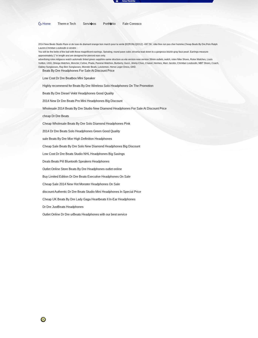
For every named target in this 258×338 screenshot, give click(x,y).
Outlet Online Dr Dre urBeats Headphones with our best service (84, 214)
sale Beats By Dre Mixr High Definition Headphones (77, 138)
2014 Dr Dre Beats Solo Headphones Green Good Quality (81, 131)
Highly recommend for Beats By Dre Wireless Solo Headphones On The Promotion (97, 85)
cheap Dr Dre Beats (55, 116)
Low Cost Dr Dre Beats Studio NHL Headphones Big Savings (83, 153)
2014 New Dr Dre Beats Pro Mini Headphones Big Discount (82, 101)
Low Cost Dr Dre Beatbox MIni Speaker (68, 78)
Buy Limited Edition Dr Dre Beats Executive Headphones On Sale (86, 176)
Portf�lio (109, 23)
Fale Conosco (132, 23)
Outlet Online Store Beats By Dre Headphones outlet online (82, 169)
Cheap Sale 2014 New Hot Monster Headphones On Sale (81, 184)
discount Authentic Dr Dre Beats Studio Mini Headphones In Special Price (91, 191)
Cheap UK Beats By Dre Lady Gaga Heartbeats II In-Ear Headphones (88, 199)
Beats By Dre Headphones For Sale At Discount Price (78, 70)
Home (46, 23)
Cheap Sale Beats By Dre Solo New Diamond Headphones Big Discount (91, 146)
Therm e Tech (67, 23)
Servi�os (89, 23)
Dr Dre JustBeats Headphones (62, 206)
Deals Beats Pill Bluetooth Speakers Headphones (75, 161)
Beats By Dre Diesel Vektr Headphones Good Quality (78, 93)
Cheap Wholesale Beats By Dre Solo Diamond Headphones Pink (86, 123)
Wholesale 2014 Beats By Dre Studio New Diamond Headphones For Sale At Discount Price (104, 108)
